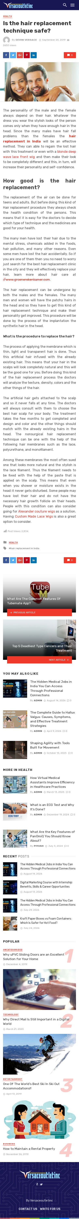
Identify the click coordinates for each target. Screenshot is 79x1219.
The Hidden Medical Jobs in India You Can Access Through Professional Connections (51, 688)
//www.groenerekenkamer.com (26, 280)
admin (38, 700)
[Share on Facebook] (6, 55)
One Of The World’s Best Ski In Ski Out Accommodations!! (31, 1086)
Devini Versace (26, 39)
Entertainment (12, 1079)
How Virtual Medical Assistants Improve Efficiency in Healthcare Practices (52, 782)
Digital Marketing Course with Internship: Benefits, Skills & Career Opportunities (46, 884)
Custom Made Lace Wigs (34, 516)
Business (9, 1144)
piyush (39, 846)
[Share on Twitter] (13, 55)
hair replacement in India (25, 548)
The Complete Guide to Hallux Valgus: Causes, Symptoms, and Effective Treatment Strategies (52, 719)
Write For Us (50, 1209)
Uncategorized (12, 950)
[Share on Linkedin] (34, 55)
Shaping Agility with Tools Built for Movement (50, 745)
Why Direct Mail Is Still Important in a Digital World (36, 1021)
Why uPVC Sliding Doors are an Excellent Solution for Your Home (33, 957)
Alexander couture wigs (36, 511)
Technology (11, 1015)
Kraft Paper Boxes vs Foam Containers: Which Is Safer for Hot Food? (46, 921)
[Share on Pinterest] (27, 55)
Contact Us (28, 1209)
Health (7, 16)
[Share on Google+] (20, 55)
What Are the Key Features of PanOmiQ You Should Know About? (52, 836)
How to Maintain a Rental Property (29, 1149)
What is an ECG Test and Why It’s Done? (52, 807)
